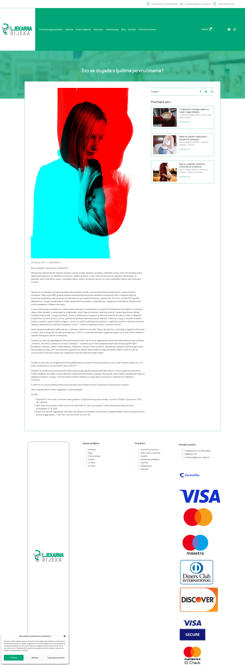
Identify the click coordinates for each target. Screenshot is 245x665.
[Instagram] (234, 29)
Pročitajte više (184, 122)
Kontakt (132, 29)
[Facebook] (229, 29)
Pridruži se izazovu (147, 29)
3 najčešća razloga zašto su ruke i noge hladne (194, 111)
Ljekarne (69, 29)
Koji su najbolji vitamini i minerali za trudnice (192, 165)
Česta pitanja (112, 29)
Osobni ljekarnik (83, 29)
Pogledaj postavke (56, 657)
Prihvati (13, 657)
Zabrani (35, 657)
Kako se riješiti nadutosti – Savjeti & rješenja (193, 138)
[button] (64, 636)
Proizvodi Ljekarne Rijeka (51, 29)
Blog (123, 29)
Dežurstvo (98, 29)
